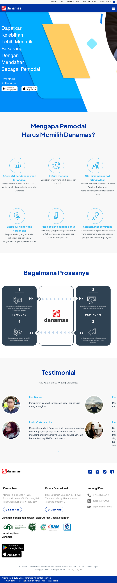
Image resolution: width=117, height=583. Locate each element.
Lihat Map (14, 509)
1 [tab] (58, 451)
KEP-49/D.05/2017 (74, 569)
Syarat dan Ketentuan (14, 581)
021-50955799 (101, 495)
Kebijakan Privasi (33, 581)
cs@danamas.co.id (102, 506)
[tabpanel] (43, 415)
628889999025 (101, 500)
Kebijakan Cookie (50, 581)
